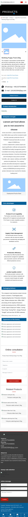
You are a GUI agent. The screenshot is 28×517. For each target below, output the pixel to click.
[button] (14, 13)
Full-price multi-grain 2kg (14, 397)
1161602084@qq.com (9, 448)
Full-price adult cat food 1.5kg (14, 405)
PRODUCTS (9, 11)
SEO (18, 507)
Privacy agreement (9, 509)
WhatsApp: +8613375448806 (15, 87)
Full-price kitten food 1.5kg (14, 413)
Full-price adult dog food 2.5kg (14, 421)
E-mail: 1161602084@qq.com (15, 90)
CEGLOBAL (13, 507)
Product (11, 17)
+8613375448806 (7, 440)
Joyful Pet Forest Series (20, 17)
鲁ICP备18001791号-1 (6, 511)
